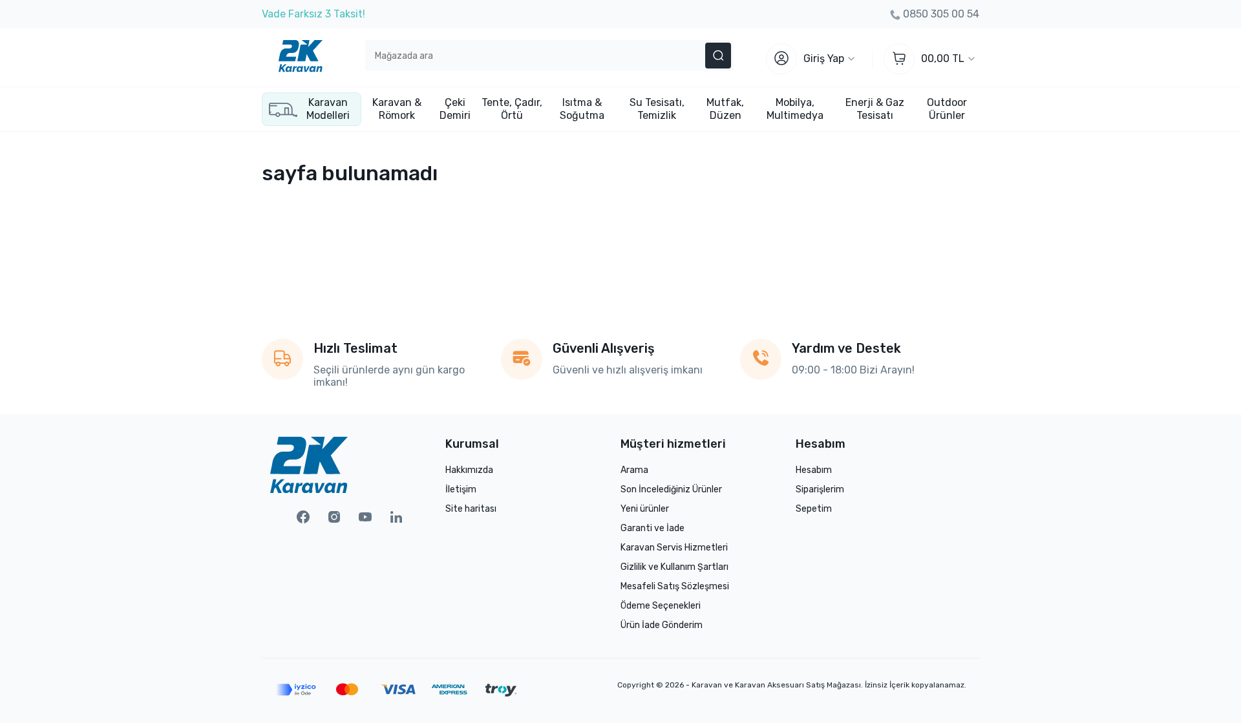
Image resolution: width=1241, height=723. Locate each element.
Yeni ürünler (644, 508)
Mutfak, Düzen (725, 108)
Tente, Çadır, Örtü (512, 108)
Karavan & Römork (396, 108)
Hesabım (814, 470)
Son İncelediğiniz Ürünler (671, 489)
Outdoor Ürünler (947, 108)
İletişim (460, 489)
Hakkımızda (469, 470)
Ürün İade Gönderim (661, 625)
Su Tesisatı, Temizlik (657, 108)
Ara (718, 55)
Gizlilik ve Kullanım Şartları (674, 566)
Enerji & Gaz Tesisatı (874, 108)
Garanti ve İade (652, 528)
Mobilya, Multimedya (795, 108)
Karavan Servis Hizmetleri (674, 547)
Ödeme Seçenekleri (660, 605)
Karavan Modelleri (328, 108)
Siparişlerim (820, 489)
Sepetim (814, 508)
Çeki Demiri (455, 108)
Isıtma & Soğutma (582, 108)
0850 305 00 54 (941, 14)
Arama (634, 470)
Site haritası (470, 508)
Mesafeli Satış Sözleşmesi (674, 586)
